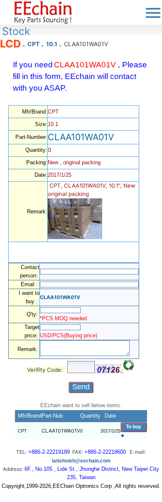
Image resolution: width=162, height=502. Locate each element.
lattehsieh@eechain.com (81, 461)
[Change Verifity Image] (129, 365)
